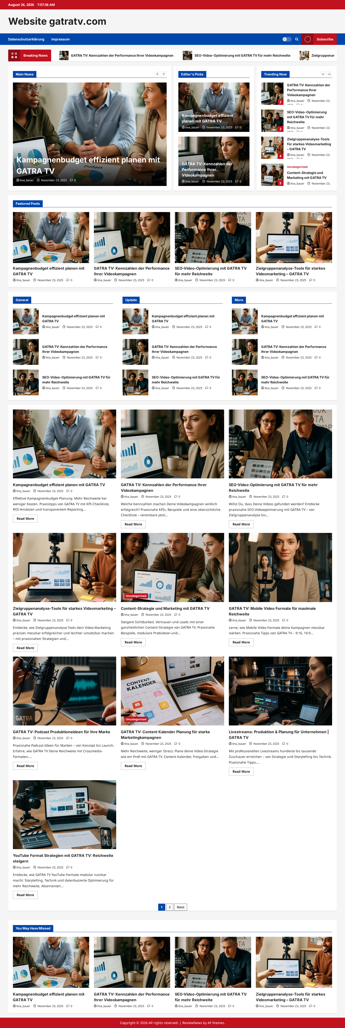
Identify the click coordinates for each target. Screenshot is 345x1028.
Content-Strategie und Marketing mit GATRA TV (272, 175)
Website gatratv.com (57, 21)
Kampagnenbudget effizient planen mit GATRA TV (26, 321)
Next (180, 907)
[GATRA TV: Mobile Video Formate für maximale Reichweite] (280, 567)
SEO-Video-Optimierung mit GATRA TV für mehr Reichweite (176, 55)
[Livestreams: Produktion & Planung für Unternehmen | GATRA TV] (280, 691)
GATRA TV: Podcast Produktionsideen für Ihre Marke (61, 731)
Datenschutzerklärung (26, 39)
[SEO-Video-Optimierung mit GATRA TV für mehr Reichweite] (213, 237)
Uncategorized (297, 167)
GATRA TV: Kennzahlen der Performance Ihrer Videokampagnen (207, 169)
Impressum (60, 39)
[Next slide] (164, 74)
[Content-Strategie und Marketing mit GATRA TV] (172, 567)
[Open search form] (296, 39)
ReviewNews (192, 1022)
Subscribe (325, 39)
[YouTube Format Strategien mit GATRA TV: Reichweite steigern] (64, 814)
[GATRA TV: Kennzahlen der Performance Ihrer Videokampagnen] (90, 134)
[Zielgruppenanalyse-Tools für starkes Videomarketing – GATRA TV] (294, 237)
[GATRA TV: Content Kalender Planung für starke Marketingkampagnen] (172, 691)
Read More (27, 519)
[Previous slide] (157, 74)
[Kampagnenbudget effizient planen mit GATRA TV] (51, 237)
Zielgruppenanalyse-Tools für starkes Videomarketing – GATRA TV (272, 148)
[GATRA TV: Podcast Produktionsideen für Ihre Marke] (64, 691)
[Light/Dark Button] (287, 39)
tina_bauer (27, 180)
